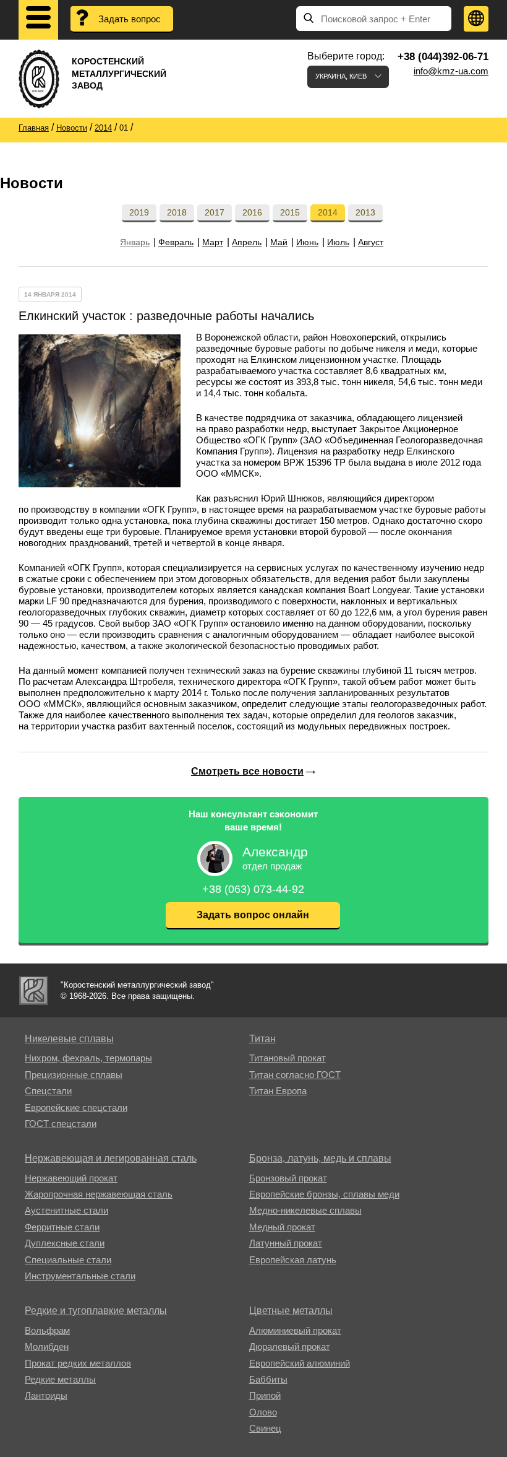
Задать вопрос (129, 19)
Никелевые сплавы (69, 1038)
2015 (290, 212)
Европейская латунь (292, 1260)
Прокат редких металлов (78, 1363)
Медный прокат (282, 1227)
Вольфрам (47, 1330)
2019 (139, 212)
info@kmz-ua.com (451, 71)
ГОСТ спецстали (60, 1123)
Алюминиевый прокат (295, 1330)
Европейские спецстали (76, 1107)
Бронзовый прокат (288, 1178)
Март (212, 242)
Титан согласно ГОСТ (295, 1074)
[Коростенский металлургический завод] (33, 990)
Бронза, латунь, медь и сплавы (320, 1158)
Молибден (47, 1346)
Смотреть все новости (247, 771)
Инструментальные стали (80, 1276)
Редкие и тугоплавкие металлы (96, 1310)
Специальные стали (68, 1260)
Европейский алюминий (299, 1363)
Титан (262, 1038)
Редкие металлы (60, 1379)
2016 (252, 212)
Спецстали (48, 1090)
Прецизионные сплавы (73, 1074)
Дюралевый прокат (289, 1346)
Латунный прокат (285, 1243)
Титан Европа (278, 1090)
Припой (265, 1395)
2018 (177, 212)
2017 (214, 212)
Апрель (247, 242)
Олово (263, 1412)
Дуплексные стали (64, 1243)
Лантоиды (46, 1395)
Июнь (307, 242)
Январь (135, 242)
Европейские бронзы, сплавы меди (324, 1194)
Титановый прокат (287, 1058)
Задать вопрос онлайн (253, 915)
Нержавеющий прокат (71, 1178)
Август (370, 242)
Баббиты (268, 1379)
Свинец (265, 1428)
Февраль (176, 242)
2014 (328, 212)
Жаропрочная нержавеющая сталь (99, 1194)
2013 (365, 212)
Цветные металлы (291, 1310)
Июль (338, 242)
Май (279, 242)
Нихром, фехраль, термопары (88, 1058)
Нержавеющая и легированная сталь (111, 1158)
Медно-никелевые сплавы (305, 1210)
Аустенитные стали (66, 1210)
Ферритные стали (62, 1227)
